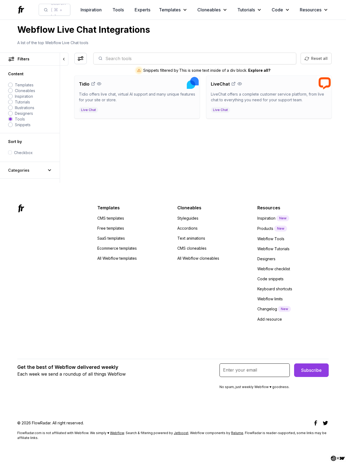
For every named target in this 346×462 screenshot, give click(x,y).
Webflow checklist (273, 268)
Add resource (269, 319)
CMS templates (110, 218)
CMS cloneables (192, 248)
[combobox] (54, 10)
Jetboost (181, 433)
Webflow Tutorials (273, 248)
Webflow (117, 433)
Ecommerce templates (117, 248)
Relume (237, 433)
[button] (174, 9)
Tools (118, 9)
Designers (266, 258)
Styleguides (187, 218)
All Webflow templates (117, 258)
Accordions (187, 228)
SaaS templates (111, 238)
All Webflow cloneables (198, 258)
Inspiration (91, 9)
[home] (21, 10)
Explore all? (259, 70)
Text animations (191, 238)
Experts (142, 9)
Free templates (110, 228)
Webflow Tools (270, 238)
